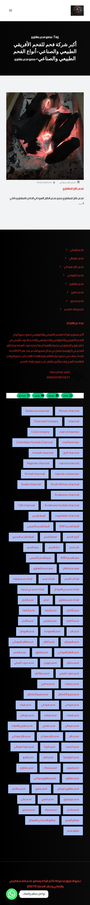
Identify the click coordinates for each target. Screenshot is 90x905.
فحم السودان (27, 631)
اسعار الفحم (50, 537)
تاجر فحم (74, 547)
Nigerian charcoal (38, 463)
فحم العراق (42, 652)
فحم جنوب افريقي (69, 673)
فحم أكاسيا (73, 620)
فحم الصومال (71, 641)
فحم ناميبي (47, 799)
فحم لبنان (48, 757)
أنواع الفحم (73, 537)
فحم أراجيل (28, 599)
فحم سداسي (48, 683)
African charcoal (69, 411)
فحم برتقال (73, 662)
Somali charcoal (35, 474)
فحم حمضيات (72, 683)
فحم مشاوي (76, 284)
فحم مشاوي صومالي (68, 788)
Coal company (40, 432)
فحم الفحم (19, 652)
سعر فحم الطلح (71, 568)
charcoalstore (44, 183)
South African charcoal (65, 484)
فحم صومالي (76, 258)
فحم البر (74, 631)
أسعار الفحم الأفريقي (38, 526)
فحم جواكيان (42, 673)
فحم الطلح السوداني (68, 652)
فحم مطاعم (19, 788)
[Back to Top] (81, 898)
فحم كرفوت (72, 746)
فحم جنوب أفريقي (24, 662)
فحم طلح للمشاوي (73, 188)
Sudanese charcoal (67, 495)
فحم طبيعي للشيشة (22, 725)
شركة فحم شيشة (22, 578)
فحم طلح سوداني (67, 183)
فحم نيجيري (77, 301)
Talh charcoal (26, 505)
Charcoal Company (46, 421)
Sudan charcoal (31, 484)
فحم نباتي (26, 799)
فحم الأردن (28, 620)
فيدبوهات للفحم (74, 309)
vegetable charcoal (67, 516)
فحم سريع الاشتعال (37, 694)
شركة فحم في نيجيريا (32, 589)
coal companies (69, 432)
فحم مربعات (50, 767)
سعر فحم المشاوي (43, 568)
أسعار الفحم (38, 516)
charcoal (73, 421)
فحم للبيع (28, 757)
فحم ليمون (73, 767)
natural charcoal (69, 463)
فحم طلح (74, 736)
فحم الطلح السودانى (22, 641)
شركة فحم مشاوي (69, 599)
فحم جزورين (50, 662)
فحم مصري (77, 292)
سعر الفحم (33, 547)
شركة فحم (48, 578)
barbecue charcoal (37, 411)
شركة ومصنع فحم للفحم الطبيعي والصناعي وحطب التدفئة (36, 883)
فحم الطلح (49, 641)
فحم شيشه (50, 715)
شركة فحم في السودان (66, 589)
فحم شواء (25, 704)
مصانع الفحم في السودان (42, 820)
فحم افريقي (77, 250)
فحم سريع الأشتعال (68, 694)
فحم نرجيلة (51, 809)
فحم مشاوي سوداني (45, 778)
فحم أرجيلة (51, 610)
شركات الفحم (71, 578)
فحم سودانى (72, 704)
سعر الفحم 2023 (70, 558)
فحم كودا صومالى (24, 746)
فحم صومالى (27, 715)
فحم (46, 599)
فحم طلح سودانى (50, 736)
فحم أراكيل (73, 610)
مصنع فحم (73, 830)
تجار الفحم (54, 547)
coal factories (70, 442)
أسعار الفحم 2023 (69, 526)
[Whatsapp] (11, 894)
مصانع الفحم (72, 820)
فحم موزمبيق (71, 799)
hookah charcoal (42, 453)
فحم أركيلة (29, 610)
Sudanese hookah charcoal (62, 505)
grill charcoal (71, 453)
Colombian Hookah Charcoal (34, 442)
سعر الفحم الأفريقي (40, 558)
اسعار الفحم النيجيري (23, 537)
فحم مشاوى (26, 767)
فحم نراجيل (73, 809)
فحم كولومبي (75, 275)
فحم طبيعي (48, 725)
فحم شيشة (73, 715)
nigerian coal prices (67, 474)
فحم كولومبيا (71, 757)
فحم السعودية (52, 631)
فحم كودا (49, 746)
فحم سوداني (48, 704)
